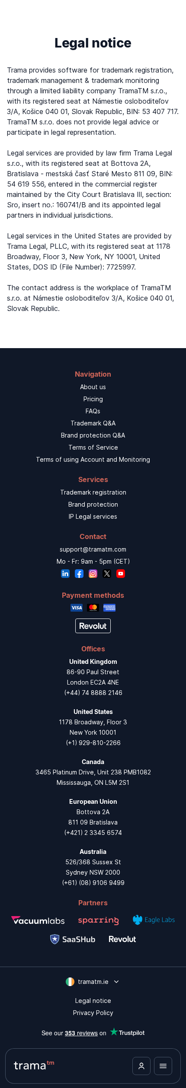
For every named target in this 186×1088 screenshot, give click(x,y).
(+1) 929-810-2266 (93, 742)
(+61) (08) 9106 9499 (93, 882)
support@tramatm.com (93, 549)
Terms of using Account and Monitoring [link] (93, 459)
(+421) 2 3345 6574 (93, 832)
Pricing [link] (93, 399)
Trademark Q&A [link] (93, 423)
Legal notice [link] (93, 1000)
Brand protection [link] (93, 504)
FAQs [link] (93, 411)
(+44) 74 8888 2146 (93, 692)
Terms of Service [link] (93, 447)
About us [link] (93, 386)
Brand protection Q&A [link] (93, 435)
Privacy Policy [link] (93, 1012)
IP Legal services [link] (93, 516)
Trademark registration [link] (93, 492)
